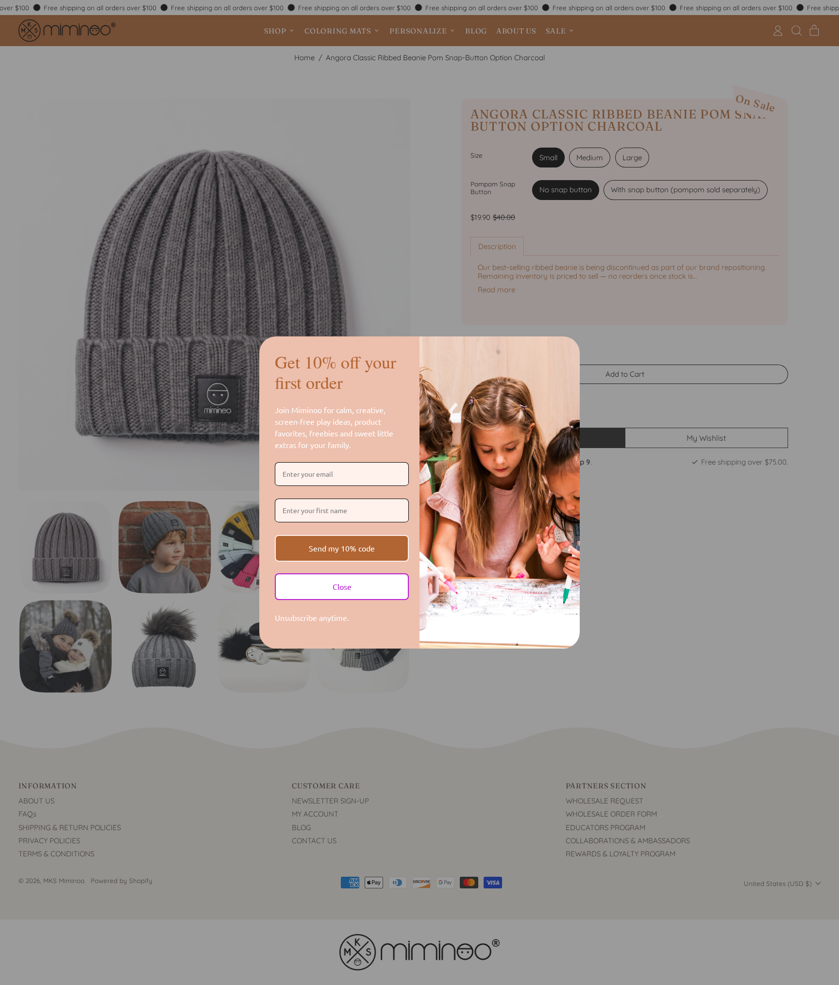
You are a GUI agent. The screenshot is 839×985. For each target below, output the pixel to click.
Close (342, 586)
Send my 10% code (342, 548)
